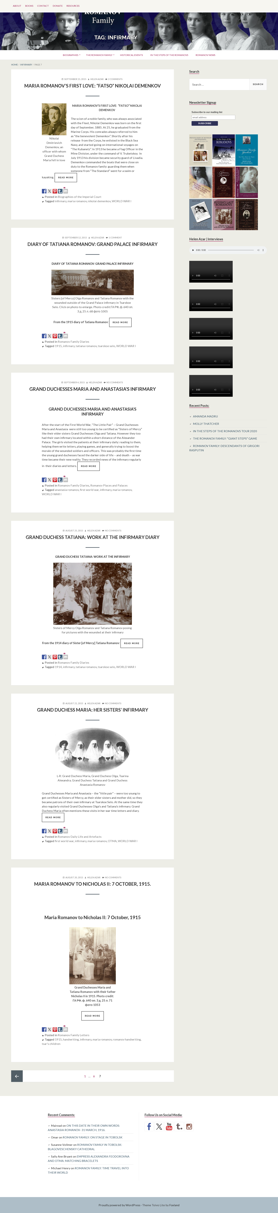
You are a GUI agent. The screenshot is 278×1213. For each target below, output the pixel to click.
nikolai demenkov (99, 201)
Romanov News (205, 55)
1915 (58, 346)
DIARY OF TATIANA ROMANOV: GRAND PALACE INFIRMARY (93, 244)
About (17, 5)
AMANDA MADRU (205, 416)
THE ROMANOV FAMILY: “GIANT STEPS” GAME (225, 438)
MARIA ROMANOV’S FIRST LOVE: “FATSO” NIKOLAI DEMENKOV (92, 85)
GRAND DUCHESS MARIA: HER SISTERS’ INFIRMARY (92, 710)
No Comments (114, 382)
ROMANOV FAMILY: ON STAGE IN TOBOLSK (92, 1137)
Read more (67, 179)
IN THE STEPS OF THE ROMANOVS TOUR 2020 (225, 431)
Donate (58, 5)
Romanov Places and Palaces (109, 485)
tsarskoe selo (106, 346)
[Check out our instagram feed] (189, 1126)
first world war (89, 489)
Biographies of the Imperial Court (79, 196)
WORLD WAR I (121, 201)
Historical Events (131, 55)
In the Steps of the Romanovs (169, 55)
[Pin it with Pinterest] (55, 191)
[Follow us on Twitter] (159, 1126)
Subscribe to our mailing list (207, 112)
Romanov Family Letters (73, 1035)
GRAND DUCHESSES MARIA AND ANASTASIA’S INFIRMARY (92, 389)
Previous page (17, 1076)
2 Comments (115, 79)
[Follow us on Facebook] (149, 1126)
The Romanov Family (99, 55)
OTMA (112, 841)
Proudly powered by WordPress (119, 1205)
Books (29, 5)
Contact (43, 5)
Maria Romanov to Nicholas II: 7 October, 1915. (92, 884)
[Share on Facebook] (44, 191)
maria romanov (77, 201)
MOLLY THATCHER (206, 423)
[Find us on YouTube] (169, 1126)
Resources (72, 5)
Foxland (174, 1205)
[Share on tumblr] (60, 191)
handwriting (71, 1039)
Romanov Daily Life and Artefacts (79, 836)
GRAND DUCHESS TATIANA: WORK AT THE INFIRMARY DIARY (92, 537)
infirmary (60, 201)
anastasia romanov (67, 489)
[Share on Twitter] (49, 191)
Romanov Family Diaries (73, 341)
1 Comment (115, 237)
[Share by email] (65, 189)
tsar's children (51, 1043)
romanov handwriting (127, 1039)
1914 (58, 667)
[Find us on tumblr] (179, 1126)
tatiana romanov (86, 346)
